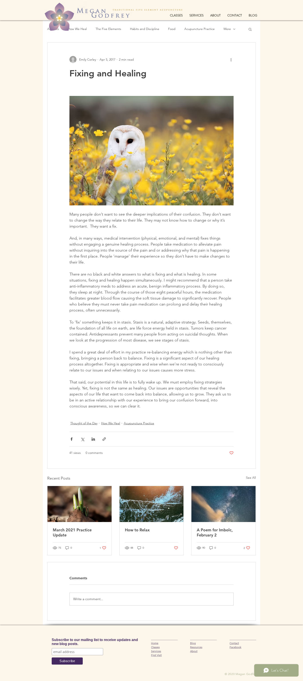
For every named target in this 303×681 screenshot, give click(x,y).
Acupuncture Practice (199, 29)
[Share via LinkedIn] (93, 439)
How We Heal (110, 423)
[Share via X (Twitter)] (82, 439)
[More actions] (231, 59)
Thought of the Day (83, 423)
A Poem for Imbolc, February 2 (215, 532)
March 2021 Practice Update (72, 532)
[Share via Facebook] (71, 439)
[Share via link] (104, 439)
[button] (250, 29)
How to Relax (137, 529)
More (227, 29)
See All (251, 478)
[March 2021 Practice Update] (79, 504)
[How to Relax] (152, 504)
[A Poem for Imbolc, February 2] (223, 504)
